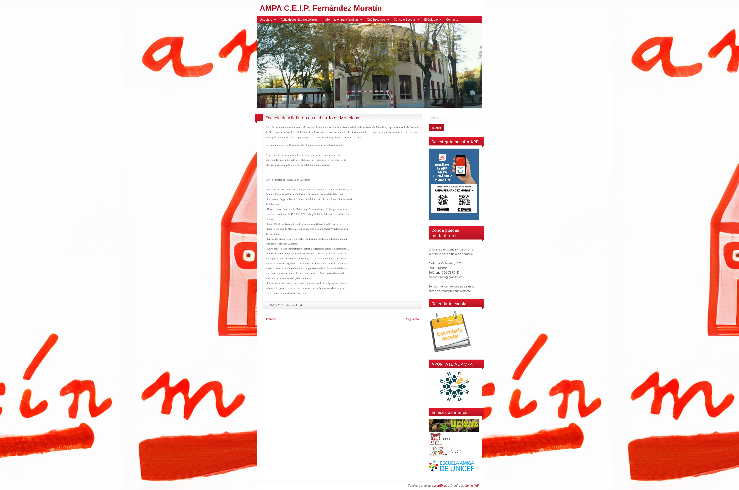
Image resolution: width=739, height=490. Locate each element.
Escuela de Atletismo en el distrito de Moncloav (312, 117)
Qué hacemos (376, 19)
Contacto (452, 19)
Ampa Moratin (295, 305)
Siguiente (412, 319)
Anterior (271, 319)
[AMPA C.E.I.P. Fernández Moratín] (369, 65)
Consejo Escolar (405, 19)
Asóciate (266, 19)
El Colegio (431, 19)
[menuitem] (267, 19)
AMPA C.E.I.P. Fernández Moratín (321, 8)
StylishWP (472, 485)
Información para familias (341, 19)
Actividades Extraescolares (299, 19)
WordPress (441, 485)
